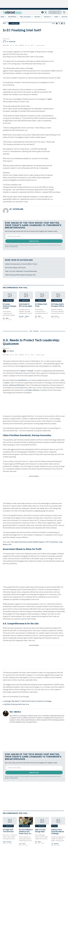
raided (49, 99)
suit (45, 149)
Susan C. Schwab (27, 371)
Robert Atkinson (33, 390)
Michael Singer (24, 316)
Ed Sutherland (11, 41)
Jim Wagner (54, 843)
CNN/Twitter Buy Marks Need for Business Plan (20, 275)
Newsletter (56, 12)
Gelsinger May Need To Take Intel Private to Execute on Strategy (27, 701)
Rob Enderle (10, 351)
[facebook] (42, 12)
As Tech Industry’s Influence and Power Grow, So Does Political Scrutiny (26, 832)
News (3, 17)
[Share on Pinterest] (62, 23)
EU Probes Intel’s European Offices (57, 305)
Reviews (37, 17)
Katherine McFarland (17, 385)
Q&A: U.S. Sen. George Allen (40, 831)
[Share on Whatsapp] (64, 23)
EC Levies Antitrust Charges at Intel (9, 306)
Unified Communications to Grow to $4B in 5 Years (21, 264)
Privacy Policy (14, 246)
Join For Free (34, 241)
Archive (64, 17)
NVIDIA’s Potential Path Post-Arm (16, 704)
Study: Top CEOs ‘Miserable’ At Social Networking (21, 271)
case (31, 68)
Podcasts (47, 17)
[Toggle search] (64, 12)
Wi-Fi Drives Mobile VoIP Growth (15, 268)
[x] (46, 12)
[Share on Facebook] (56, 23)
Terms (6, 246)
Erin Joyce (54, 316)
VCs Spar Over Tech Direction (8, 831)
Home (4, 23)
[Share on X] (59, 23)
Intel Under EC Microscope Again (25, 305)
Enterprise (12, 17)
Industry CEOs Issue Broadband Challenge (57, 832)
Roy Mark (6, 318)
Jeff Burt (22, 843)
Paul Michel (22, 380)
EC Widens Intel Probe (41, 305)
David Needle (7, 841)
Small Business (25, 17)
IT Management (14, 23)
